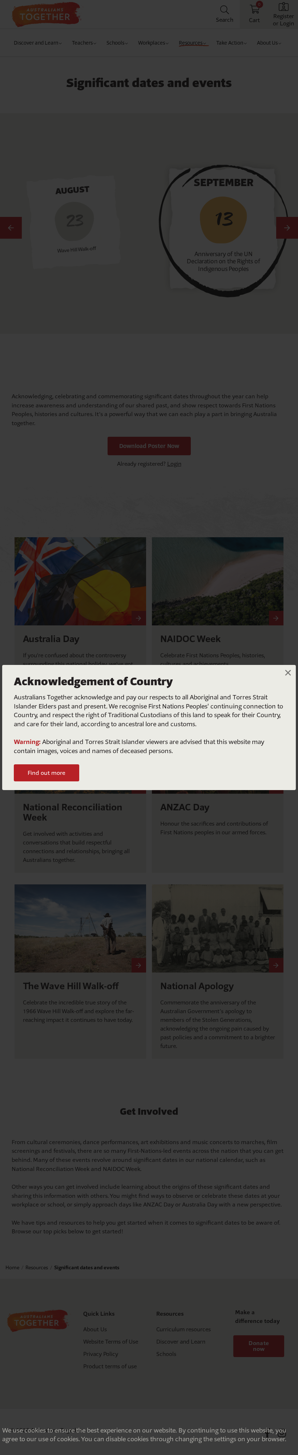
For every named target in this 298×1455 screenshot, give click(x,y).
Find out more (46, 773)
